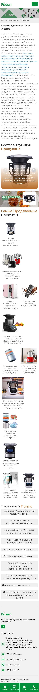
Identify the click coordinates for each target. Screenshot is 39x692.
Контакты (34, 689)
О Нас (24, 689)
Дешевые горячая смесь (16, 585)
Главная (4, 20)
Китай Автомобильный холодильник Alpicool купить (19, 577)
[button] (34, 170)
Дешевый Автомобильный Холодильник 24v (19, 512)
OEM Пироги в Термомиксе (17, 549)
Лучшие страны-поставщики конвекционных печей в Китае (19, 595)
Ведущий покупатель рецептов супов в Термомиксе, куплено (19, 566)
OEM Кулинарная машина (17, 556)
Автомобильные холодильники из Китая (19, 522)
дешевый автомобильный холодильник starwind (19, 531)
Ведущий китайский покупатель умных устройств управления (14, 72)
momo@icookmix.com (16, 659)
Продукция (14, 689)
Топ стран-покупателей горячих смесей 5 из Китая (17, 56)
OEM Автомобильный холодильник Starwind (19, 541)
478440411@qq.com (15, 654)
